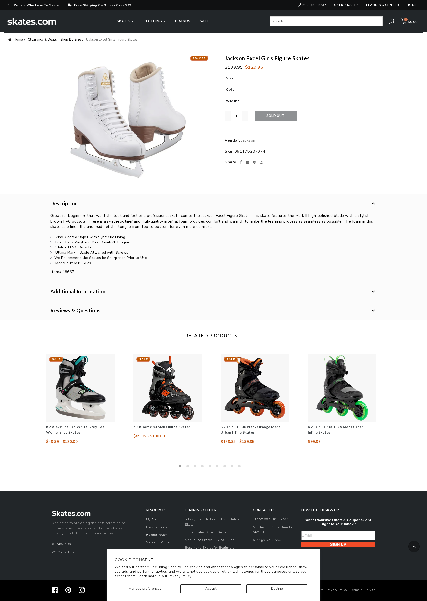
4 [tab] (203, 467)
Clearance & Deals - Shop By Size (54, 39)
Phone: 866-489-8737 (271, 519)
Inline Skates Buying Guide (206, 532)
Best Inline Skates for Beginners (210, 547)
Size (229, 78)
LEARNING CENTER (200, 510)
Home (412, 5)
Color (231, 89)
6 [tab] (218, 467)
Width (232, 101)
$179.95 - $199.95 (238, 441)
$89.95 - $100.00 (149, 436)
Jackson (248, 140)
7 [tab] (225, 467)
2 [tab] (188, 467)
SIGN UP (338, 544)
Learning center (382, 5)
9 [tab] (240, 467)
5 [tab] (211, 467)
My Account (155, 519)
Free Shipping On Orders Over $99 (102, 5)
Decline (277, 588)
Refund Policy (156, 535)
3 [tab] (196, 467)
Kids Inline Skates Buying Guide (209, 540)
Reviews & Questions (75, 310)
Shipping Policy (158, 542)
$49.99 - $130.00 (62, 441)
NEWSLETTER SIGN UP (320, 510)
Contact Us (66, 552)
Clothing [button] (153, 21)
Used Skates (346, 5)
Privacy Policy (180, 576)
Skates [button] (124, 21)
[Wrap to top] (414, 546)
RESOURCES (156, 510)
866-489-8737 (314, 5)
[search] (326, 21)
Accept (210, 588)
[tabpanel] (80, 399)
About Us (64, 544)
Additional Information (77, 291)
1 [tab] (181, 467)
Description (64, 203)
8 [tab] (233, 467)
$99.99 (314, 441)
